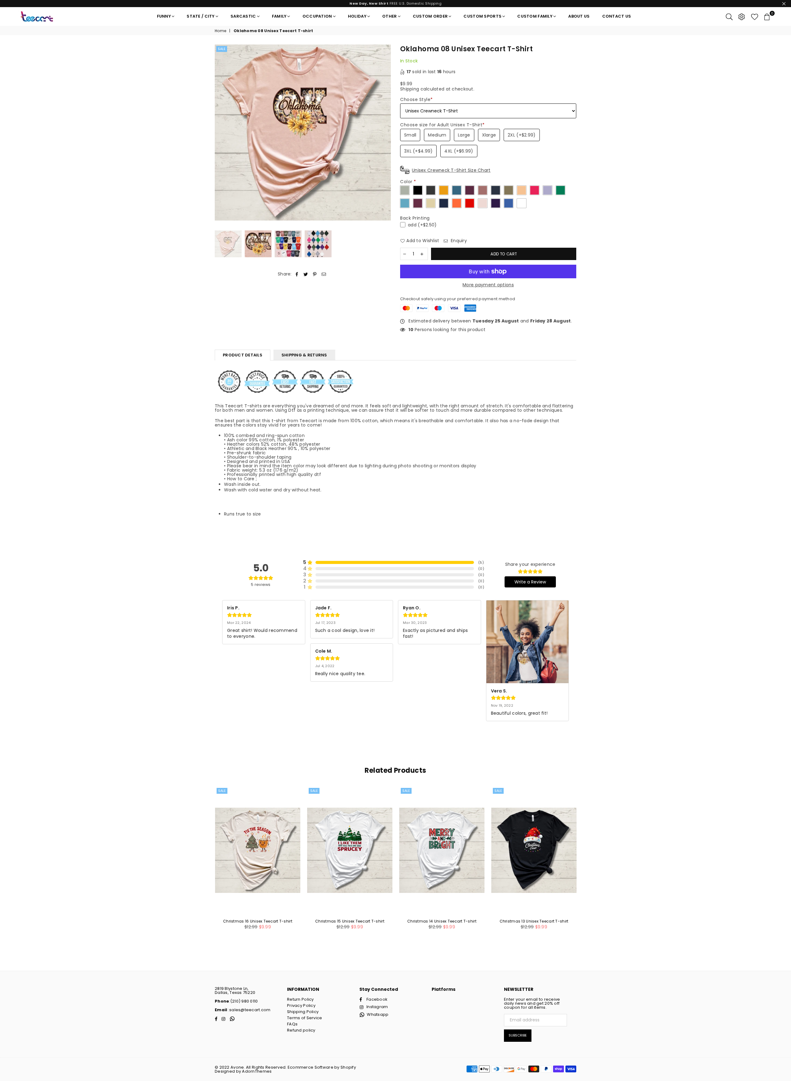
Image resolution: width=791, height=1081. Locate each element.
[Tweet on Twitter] (305, 274)
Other (389, 16)
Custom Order (430, 16)
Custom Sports (482, 16)
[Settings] (741, 16)
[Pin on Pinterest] (315, 274)
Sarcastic (243, 16)
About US (579, 16)
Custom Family (534, 16)
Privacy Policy (301, 1005)
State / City (200, 16)
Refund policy (301, 1030)
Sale (222, 48)
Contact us (616, 16)
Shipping (409, 89)
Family (279, 16)
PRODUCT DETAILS (242, 355)
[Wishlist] (754, 16)
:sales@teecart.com (248, 1010)
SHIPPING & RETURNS (304, 355)
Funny (164, 16)
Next (385, 132)
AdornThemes (257, 1071)
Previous (220, 132)
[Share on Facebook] (296, 274)
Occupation (317, 16)
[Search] (729, 16)
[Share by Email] (324, 274)
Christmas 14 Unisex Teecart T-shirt (441, 921)
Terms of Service (304, 1018)
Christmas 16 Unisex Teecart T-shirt (257, 921)
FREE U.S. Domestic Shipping (395, 3)
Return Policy (300, 999)
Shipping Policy (303, 1012)
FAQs (292, 1024)
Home (220, 31)
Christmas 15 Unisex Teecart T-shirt (349, 921)
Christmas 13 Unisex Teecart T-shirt (534, 921)
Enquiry (458, 240)
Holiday (357, 16)
